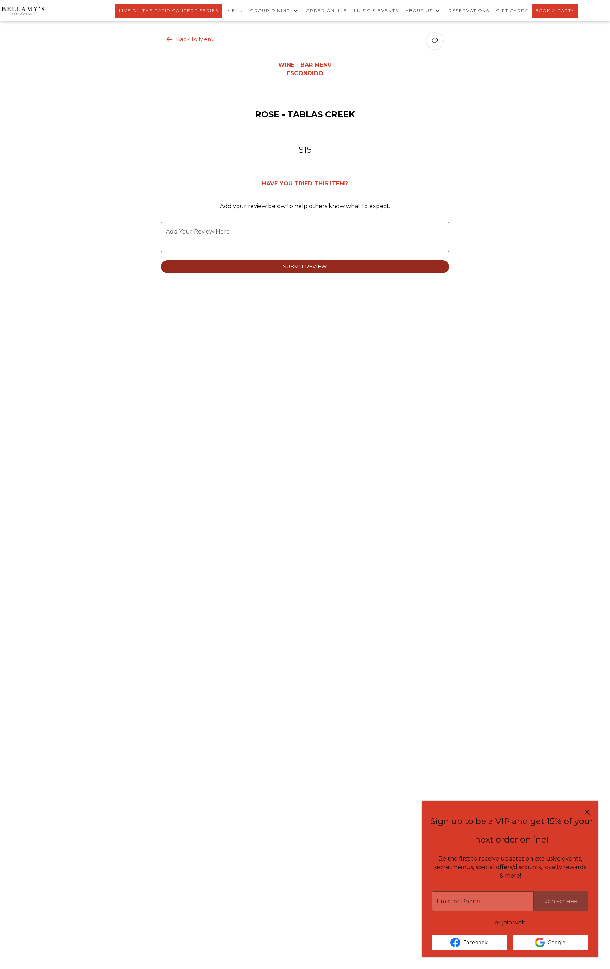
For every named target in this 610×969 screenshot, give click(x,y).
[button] (275, 11)
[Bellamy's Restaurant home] (23, 10)
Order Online (326, 10)
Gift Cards (512, 10)
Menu (235, 10)
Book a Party (555, 10)
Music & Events (376, 10)
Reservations (468, 10)
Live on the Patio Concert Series (169, 10)
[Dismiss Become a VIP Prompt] (587, 812)
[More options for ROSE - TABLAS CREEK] (434, 41)
